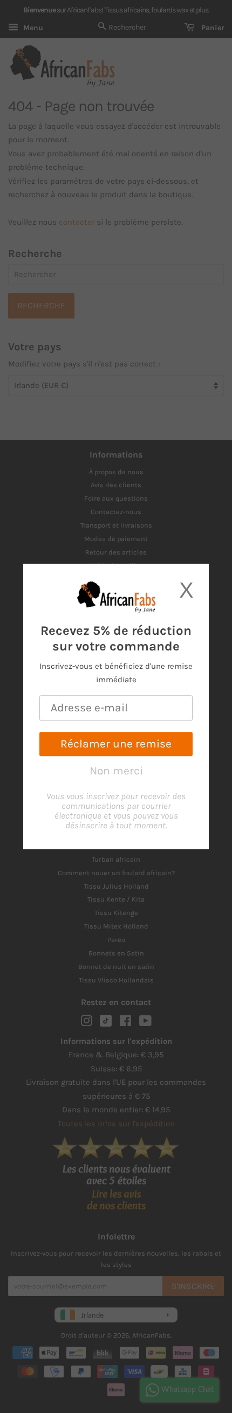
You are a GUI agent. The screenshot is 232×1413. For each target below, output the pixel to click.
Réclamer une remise (116, 743)
